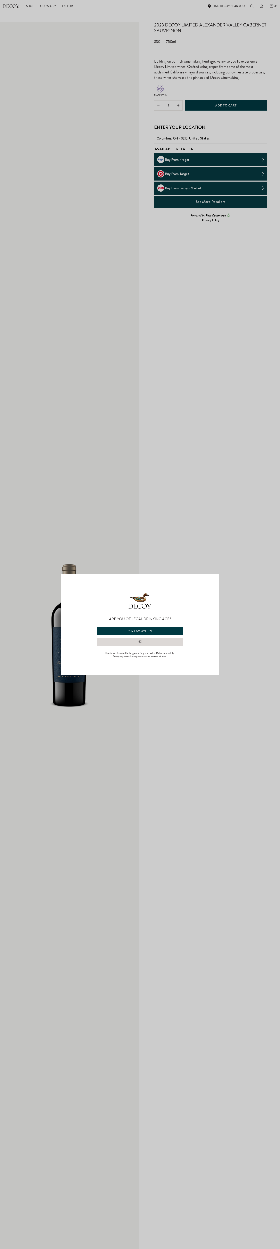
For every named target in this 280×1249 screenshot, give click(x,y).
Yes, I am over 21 (140, 631)
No (140, 642)
